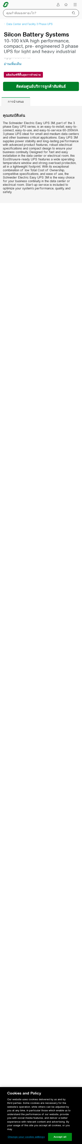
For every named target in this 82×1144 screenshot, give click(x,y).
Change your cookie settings (26, 1136)
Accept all (60, 1136)
